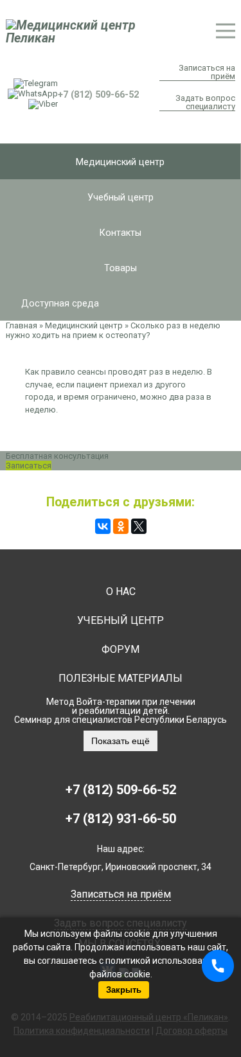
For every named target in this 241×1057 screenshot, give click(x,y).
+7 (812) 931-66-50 (121, 818)
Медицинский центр (120, 162)
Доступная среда (60, 303)
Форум (120, 649)
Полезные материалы (120, 678)
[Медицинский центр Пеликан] (97, 31)
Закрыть (123, 990)
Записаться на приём (207, 72)
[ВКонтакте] (103, 526)
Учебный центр (120, 197)
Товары (120, 268)
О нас (121, 591)
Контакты (120, 232)
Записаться (28, 465)
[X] (139, 526)
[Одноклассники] (121, 526)
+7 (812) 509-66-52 (121, 789)
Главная (21, 325)
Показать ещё (120, 741)
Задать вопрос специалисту (205, 102)
